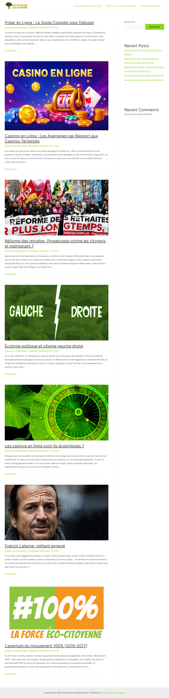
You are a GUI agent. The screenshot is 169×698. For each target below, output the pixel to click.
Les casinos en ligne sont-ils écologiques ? (44, 445)
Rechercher (129, 22)
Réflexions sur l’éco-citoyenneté (121, 6)
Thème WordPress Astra (113, 692)
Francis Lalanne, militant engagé (35, 545)
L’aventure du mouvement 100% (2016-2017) (46, 645)
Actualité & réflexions (150, 6)
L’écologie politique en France (88, 6)
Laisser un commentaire (16, 27)
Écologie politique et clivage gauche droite (44, 346)
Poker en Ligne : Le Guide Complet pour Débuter (49, 22)
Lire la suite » (11, 50)
